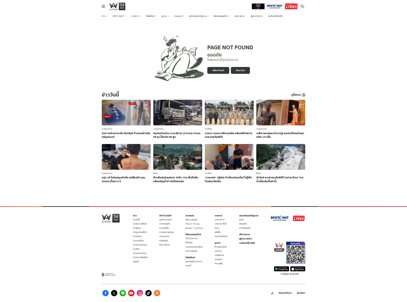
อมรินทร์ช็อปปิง (275, 16)
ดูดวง (164, 16)
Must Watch (164, 244)
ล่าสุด (241, 219)
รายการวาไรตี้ (220, 223)
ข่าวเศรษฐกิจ (164, 223)
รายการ (135, 16)
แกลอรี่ (136, 261)
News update (191, 219)
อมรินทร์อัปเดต (221, 236)
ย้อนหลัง (243, 223)
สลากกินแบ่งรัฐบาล (197, 16)
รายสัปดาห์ (219, 255)
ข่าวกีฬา (136, 249)
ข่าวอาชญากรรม (140, 244)
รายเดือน (218, 259)
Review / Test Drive (194, 228)
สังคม (155, 173)
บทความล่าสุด (191, 251)
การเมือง (208, 128)
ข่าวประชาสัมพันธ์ (140, 257)
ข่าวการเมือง (138, 240)
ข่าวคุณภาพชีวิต (140, 232)
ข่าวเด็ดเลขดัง (245, 228)
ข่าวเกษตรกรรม (139, 253)
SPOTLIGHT (118, 16)
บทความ (218, 251)
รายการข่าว (219, 219)
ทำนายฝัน (219, 263)
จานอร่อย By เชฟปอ (194, 246)
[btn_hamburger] (103, 6)
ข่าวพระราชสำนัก (140, 223)
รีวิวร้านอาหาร (192, 238)
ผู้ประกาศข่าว (257, 16)
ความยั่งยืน (164, 228)
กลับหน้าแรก (218, 70)
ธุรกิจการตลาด (165, 219)
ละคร (217, 228)
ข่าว (103, 16)
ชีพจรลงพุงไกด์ (221, 16)
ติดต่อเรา (301, 293)
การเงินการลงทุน (166, 232)
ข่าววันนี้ (136, 219)
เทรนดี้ (188, 265)
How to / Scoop (193, 223)
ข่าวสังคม (137, 228)
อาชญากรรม (107, 128)
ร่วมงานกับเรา (285, 293)
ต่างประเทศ (164, 236)
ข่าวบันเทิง (137, 236)
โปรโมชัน (189, 242)
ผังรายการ (240, 16)
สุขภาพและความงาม (194, 261)
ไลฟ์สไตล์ (150, 16)
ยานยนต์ (178, 16)
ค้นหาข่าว (240, 70)
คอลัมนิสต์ (163, 240)
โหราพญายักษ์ (221, 246)
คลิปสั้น (218, 232)
